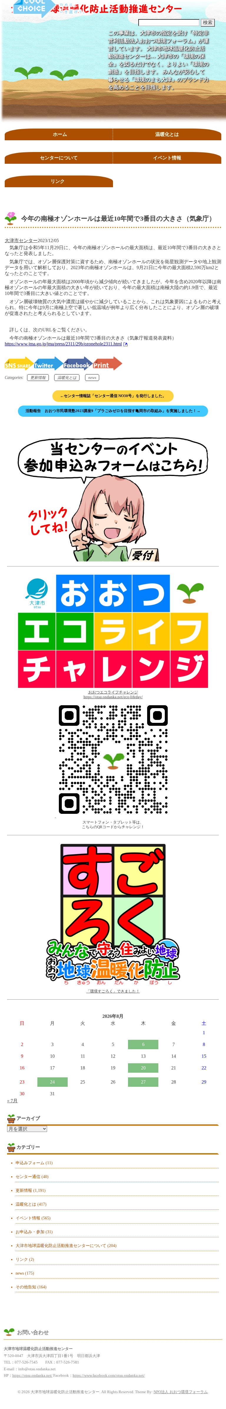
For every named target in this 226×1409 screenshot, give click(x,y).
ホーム (60, 134)
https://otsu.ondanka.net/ (32, 1375)
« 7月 (12, 1100)
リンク (58, 181)
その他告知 (26, 1287)
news (92, 377)
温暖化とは (167, 134)
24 (52, 1081)
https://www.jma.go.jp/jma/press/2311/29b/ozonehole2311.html (63, 343)
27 (143, 1081)
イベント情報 (167, 157)
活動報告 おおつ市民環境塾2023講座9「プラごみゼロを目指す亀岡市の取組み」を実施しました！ (113, 411)
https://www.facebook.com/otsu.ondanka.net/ (109, 1375)
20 (143, 1067)
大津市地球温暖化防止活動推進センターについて (61, 1245)
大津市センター (21, 240)
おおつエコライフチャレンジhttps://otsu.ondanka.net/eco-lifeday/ (113, 694)
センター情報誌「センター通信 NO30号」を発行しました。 (113, 396)
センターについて (59, 157)
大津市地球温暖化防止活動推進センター (96, 9)
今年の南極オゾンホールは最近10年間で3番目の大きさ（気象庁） (118, 218)
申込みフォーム (30, 1162)
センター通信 (28, 1176)
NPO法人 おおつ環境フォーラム (181, 1392)
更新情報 (38, 377)
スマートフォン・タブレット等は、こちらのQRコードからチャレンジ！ (113, 824)
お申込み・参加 (30, 1231)
